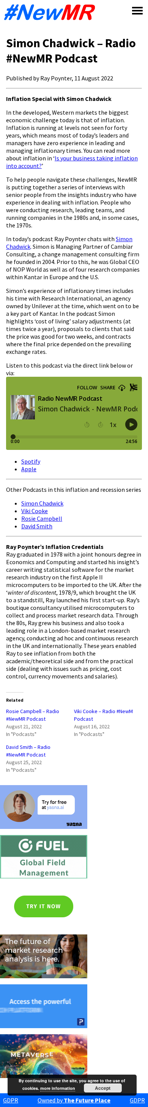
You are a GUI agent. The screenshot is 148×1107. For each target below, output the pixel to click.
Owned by (74, 1100)
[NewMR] (51, 12)
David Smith (36, 526)
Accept (102, 1088)
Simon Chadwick (42, 503)
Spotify (30, 461)
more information (57, 1088)
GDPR (10, 1100)
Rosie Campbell (41, 518)
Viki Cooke (34, 511)
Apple (28, 469)
